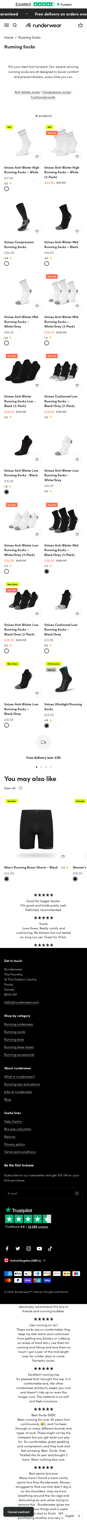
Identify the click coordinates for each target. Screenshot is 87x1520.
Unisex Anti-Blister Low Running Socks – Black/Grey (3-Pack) (21, 629)
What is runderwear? (19, 1076)
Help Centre (13, 1121)
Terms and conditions (20, 1152)
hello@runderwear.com (21, 1002)
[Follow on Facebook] (7, 1248)
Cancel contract (19, 1512)
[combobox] (73, 1516)
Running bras (14, 1039)
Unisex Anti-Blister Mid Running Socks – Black (61, 244)
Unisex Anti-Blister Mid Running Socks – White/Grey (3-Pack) (61, 321)
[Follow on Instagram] (28, 1248)
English (69, 1516)
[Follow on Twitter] (18, 1248)
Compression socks (56, 92)
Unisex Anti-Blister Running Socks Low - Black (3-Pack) (19, 401)
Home (8, 37)
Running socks (14, 1032)
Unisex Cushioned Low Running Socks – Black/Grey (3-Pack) (60, 401)
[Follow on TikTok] (50, 1248)
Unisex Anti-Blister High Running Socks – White (21, 169)
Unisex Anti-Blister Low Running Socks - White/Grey (61, 475)
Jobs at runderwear (18, 1092)
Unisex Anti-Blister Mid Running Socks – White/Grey (21, 321)
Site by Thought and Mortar (51, 1292)
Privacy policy (14, 1144)
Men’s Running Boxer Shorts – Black (31, 867)
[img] (43, 895)
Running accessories (19, 1054)
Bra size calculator (17, 1129)
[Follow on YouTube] (39, 1248)
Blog (7, 1099)
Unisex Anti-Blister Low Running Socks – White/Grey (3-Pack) (21, 550)
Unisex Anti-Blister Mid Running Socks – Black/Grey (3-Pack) (61, 550)
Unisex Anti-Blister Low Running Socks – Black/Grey (21, 709)
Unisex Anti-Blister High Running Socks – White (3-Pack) (61, 172)
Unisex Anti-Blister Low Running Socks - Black (21, 472)
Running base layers (19, 1047)
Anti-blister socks (27, 92)
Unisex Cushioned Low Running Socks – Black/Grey (60, 629)
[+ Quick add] (37, 156)
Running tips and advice (22, 1084)
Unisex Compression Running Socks (19, 244)
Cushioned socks (43, 97)
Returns (9, 1136)
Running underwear (18, 1024)
